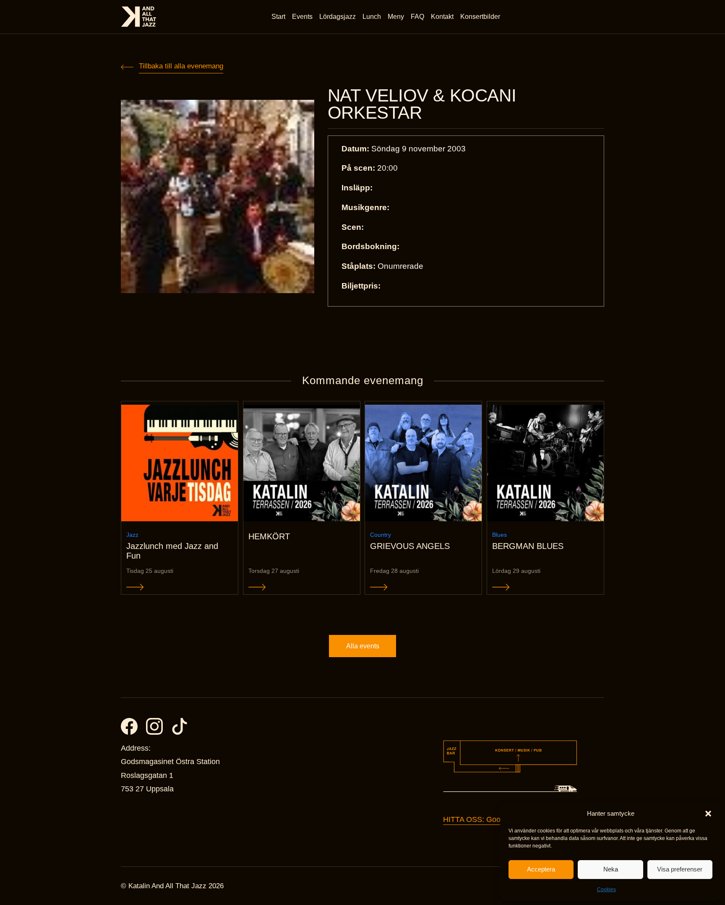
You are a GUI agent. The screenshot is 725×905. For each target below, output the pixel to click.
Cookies (606, 889)
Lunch (371, 16)
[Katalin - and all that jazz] (138, 16)
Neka (610, 869)
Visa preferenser (679, 869)
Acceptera (541, 869)
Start (278, 16)
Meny (396, 16)
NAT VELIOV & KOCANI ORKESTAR (422, 104)
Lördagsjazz (337, 16)
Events (302, 16)
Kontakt (442, 16)
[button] (708, 813)
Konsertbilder (480, 16)
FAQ (417, 16)
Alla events (362, 646)
